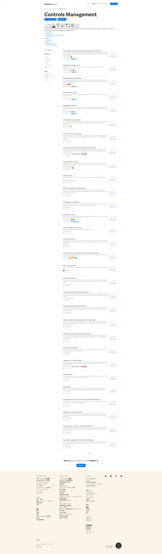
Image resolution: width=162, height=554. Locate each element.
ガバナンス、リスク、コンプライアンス (70, 496)
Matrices (48, 38)
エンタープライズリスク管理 (67, 487)
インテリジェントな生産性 (43, 487)
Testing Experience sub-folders (70, 161)
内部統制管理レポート (65, 500)
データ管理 (39, 486)
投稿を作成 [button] (62, 19)
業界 (37, 509)
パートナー (39, 491)
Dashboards (49, 33)
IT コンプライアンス (64, 503)
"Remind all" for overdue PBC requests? (73, 360)
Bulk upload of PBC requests (70, 92)
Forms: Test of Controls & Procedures (55, 35)
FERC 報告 (62, 491)
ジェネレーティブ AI (41, 482)
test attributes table (67, 374)
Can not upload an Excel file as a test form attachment (76, 292)
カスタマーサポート (91, 494)
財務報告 (88, 527)
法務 (37, 504)
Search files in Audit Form (69, 239)
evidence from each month (69, 265)
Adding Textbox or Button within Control (73, 412)
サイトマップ (50, 544)
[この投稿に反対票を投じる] (115, 54)
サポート (88, 490)
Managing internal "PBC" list (70, 105)
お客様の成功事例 (91, 482)
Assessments (48, 32)
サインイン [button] (113, 3)
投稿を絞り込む (47, 54)
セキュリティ (40, 493)
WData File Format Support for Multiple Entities (74, 188)
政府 (37, 518)
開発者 (88, 499)
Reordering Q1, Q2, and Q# (69, 278)
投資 (37, 514)
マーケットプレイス (41, 489)
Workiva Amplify (90, 486)
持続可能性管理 (63, 516)
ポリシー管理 (63, 507)
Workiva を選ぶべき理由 (43, 480)
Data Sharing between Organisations (72, 119)
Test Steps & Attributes (51, 45)
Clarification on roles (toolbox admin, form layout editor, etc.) (77, 333)
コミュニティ (54, 8)
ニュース (88, 530)
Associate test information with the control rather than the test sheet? (79, 147)
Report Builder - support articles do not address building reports (78, 440)
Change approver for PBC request (71, 65)
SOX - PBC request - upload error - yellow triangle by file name (78, 426)
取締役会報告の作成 (64, 482)
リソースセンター (91, 478)
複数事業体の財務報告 (65, 505)
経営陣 (88, 509)
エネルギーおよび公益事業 (43, 516)
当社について (89, 519)
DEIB (87, 511)
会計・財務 (39, 499)
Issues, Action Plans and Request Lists (72, 133)
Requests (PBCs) (50, 43)
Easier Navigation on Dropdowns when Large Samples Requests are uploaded (82, 50)
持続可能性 (39, 502)
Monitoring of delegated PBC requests (72, 78)
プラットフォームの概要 (43, 478)
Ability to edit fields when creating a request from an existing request (79, 320)
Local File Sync (49, 37)
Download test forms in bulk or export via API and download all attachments (81, 253)
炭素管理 (61, 484)
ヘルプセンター (90, 492)
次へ (89, 453)
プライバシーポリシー (43, 544)
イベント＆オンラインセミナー (94, 484)
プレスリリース (90, 532)
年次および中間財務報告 (66, 480)
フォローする (49, 19)
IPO (60, 502)
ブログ (88, 480)
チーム (38, 497)
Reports (48, 41)
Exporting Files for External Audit (71, 202)
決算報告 (61, 493)
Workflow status (67, 387)
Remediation (49, 40)
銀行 (37, 511)
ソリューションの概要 (65, 478)
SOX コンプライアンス (65, 514)
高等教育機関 (40, 519)
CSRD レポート (63, 486)
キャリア (88, 517)
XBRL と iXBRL (63, 518)
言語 (94, 3)
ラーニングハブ (90, 497)
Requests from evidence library (70, 347)
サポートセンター (47, 8)
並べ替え (46, 71)
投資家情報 (89, 525)
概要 (87, 507)
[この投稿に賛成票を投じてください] (112, 54)
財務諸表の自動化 (64, 494)
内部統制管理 (63, 498)
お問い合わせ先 (90, 501)
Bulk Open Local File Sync (69, 214)
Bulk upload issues (67, 175)
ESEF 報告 (62, 489)
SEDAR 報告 (62, 512)
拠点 (87, 512)
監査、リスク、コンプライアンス (45, 501)
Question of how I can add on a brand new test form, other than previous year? (82, 399)
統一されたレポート (41, 484)
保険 (37, 512)
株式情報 (88, 528)
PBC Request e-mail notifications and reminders (74, 306)
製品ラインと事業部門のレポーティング (70, 509)
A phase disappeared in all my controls (72, 227)
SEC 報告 (62, 510)
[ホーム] (51, 4)
